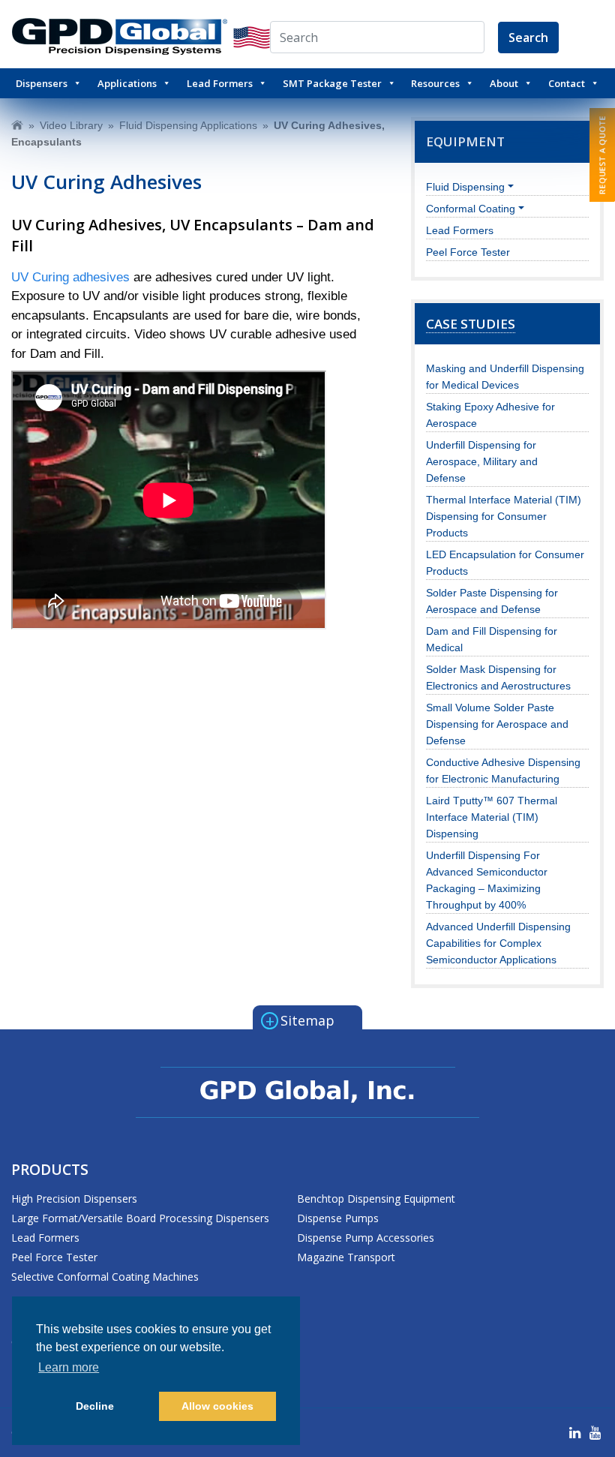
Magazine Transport (346, 1257)
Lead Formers (220, 83)
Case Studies (470, 323)
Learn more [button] (68, 1367)
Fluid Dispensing (465, 187)
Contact (566, 83)
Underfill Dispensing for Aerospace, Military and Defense (482, 461)
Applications (127, 83)
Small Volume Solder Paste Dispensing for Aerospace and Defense (497, 724)
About (504, 83)
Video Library (71, 125)
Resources (435, 83)
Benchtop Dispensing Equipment (376, 1198)
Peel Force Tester (468, 252)
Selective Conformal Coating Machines (105, 1276)
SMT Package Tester (332, 83)
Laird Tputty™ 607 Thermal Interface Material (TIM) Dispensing (491, 817)
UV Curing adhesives (70, 277)
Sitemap (300, 1020)
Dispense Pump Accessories (365, 1237)
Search (528, 37)
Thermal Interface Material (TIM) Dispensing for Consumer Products (503, 516)
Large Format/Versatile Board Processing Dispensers (140, 1218)
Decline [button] (95, 1406)
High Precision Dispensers (74, 1198)
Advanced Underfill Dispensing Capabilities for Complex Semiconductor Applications (498, 943)
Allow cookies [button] (218, 1406)
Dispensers (42, 83)
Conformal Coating (470, 209)
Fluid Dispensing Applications (188, 125)
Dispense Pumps (338, 1218)
